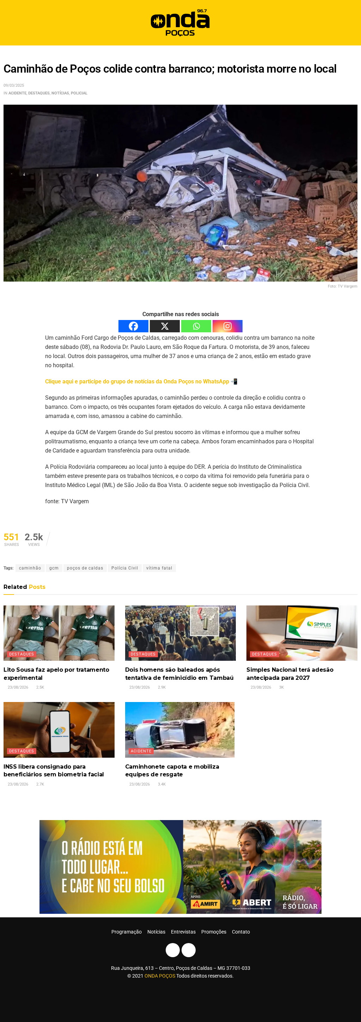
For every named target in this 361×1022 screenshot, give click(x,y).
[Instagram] (228, 326)
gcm (54, 568)
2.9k (161, 687)
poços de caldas (85, 568)
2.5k (39, 687)
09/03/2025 (14, 85)
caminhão (30, 568)
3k (281, 687)
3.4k (161, 784)
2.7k (39, 784)
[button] (349, 23)
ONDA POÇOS (160, 976)
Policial (79, 93)
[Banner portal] (180, 866)
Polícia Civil (124, 568)
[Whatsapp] (196, 326)
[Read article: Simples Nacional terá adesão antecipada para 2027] (301, 633)
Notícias (60, 93)
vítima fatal (159, 568)
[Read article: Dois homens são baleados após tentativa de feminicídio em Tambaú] (180, 633)
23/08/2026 (17, 687)
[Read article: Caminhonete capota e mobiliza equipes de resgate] (180, 729)
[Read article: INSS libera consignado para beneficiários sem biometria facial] (59, 729)
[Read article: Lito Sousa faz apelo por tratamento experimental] (59, 633)
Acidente (17, 93)
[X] (165, 326)
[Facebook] (133, 326)
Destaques (39, 93)
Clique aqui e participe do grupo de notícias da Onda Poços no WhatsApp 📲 (141, 381)
